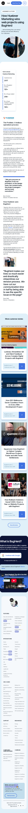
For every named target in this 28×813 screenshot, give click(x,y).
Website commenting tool (19, 690)
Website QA (6, 685)
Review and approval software (8, 712)
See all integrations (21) (19, 659)
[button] (25, 3)
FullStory (5, 666)
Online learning (6, 698)
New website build (7, 705)
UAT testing (5, 693)
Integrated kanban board (7, 628)
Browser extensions (7, 730)
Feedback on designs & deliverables (19, 617)
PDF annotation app (19, 710)
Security (16, 733)
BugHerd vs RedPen (19, 765)
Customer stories (18, 742)
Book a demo (6, 733)
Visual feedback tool (19, 703)
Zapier (16, 653)
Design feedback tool (19, 706)
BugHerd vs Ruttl (18, 768)
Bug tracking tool (7, 691)
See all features (6, 633)
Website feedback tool (7, 688)
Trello (4, 649)
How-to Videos (6, 728)
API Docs (5, 726)
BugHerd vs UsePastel (17, 762)
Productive (7, 651)
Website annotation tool (7, 708)
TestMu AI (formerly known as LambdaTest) (7, 675)
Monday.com (6, 646)
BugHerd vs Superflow (17, 771)
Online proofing (6, 696)
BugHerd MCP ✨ (18, 630)
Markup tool (17, 685)
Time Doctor (17, 644)
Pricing (16, 724)
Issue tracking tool (7, 715)
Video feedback (18, 620)
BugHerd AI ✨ (18, 626)
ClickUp (5, 644)
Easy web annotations (8, 616)
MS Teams (7, 659)
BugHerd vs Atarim (19, 778)
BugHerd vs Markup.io (19, 755)
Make (16, 651)
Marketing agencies (7, 754)
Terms (16, 737)
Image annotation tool (19, 701)
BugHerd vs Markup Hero (19, 758)
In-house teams (6, 760)
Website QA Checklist (19, 744)
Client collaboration (7, 631)
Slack (4, 656)
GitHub (4, 671)
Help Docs (5, 724)
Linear (4, 664)
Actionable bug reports (6, 624)
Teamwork (7, 654)
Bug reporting (6, 703)
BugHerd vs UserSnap (19, 774)
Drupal (16, 649)
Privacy (16, 735)
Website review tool (19, 687)
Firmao (16, 656)
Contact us (5, 735)
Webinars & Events (19, 740)
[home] (3, 3)
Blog (16, 726)
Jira (4, 662)
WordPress (17, 646)
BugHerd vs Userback (19, 776)
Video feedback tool (19, 708)
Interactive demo (18, 728)
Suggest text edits (7, 620)
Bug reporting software (18, 694)
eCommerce (6, 700)
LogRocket (5, 669)
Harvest (16, 642)
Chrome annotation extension (19, 698)
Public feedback (18, 623)
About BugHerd (18, 730)
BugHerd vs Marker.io (19, 753)
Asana (4, 642)
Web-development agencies (7, 757)
